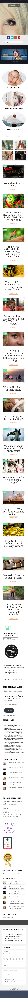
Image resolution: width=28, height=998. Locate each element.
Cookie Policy (8, 974)
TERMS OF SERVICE (10, 981)
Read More (13, 189)
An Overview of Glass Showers (16, 777)
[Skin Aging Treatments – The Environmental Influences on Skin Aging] (13, 338)
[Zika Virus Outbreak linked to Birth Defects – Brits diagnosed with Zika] (13, 235)
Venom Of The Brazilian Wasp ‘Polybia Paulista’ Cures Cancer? (13, 285)
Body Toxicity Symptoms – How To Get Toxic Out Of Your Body (13, 216)
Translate (14, 639)
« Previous (11, 626)
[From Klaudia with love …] (13, 171)
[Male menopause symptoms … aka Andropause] (13, 434)
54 (10, 629)
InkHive (14, 988)
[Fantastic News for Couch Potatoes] (13, 563)
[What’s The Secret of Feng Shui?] (13, 375)
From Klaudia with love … (13, 184)
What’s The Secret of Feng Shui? (13, 388)
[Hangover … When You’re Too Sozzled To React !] (13, 497)
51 (23, 626)
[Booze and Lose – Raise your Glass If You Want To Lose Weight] (13, 304)
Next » (15, 629)
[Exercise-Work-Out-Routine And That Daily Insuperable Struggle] (13, 592)
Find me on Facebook (13, 679)
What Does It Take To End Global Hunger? (13, 480)
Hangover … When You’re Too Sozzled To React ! (13, 512)
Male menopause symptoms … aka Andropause (13, 448)
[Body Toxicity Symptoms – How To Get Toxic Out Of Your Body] (13, 200)
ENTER (9, 710)
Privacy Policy (8, 977)
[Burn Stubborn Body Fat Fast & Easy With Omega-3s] (13, 529)
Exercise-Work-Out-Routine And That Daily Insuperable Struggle (13, 609)
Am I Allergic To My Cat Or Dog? (13, 418)
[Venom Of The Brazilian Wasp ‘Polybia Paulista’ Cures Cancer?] (13, 271)
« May (4, 965)
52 (3, 629)
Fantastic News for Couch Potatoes (13, 576)
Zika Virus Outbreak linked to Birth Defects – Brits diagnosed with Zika (13, 251)
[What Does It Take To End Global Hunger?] (13, 465)
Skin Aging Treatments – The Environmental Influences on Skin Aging (13, 355)
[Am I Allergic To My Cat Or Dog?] (13, 404)
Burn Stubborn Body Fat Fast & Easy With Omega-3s (13, 544)
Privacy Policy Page (9, 979)
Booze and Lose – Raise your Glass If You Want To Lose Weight (13, 320)
